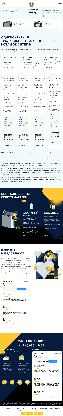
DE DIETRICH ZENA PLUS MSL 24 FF (7, 87)
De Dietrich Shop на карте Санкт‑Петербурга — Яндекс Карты (16, 327)
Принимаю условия (27, 413)
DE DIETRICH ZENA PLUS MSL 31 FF (23, 87)
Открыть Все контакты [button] (31, 13)
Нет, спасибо (38, 413)
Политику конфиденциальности (37, 410)
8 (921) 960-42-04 (31, 12)
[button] (59, 3)
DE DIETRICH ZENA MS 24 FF (38, 87)
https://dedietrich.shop (28, 404)
